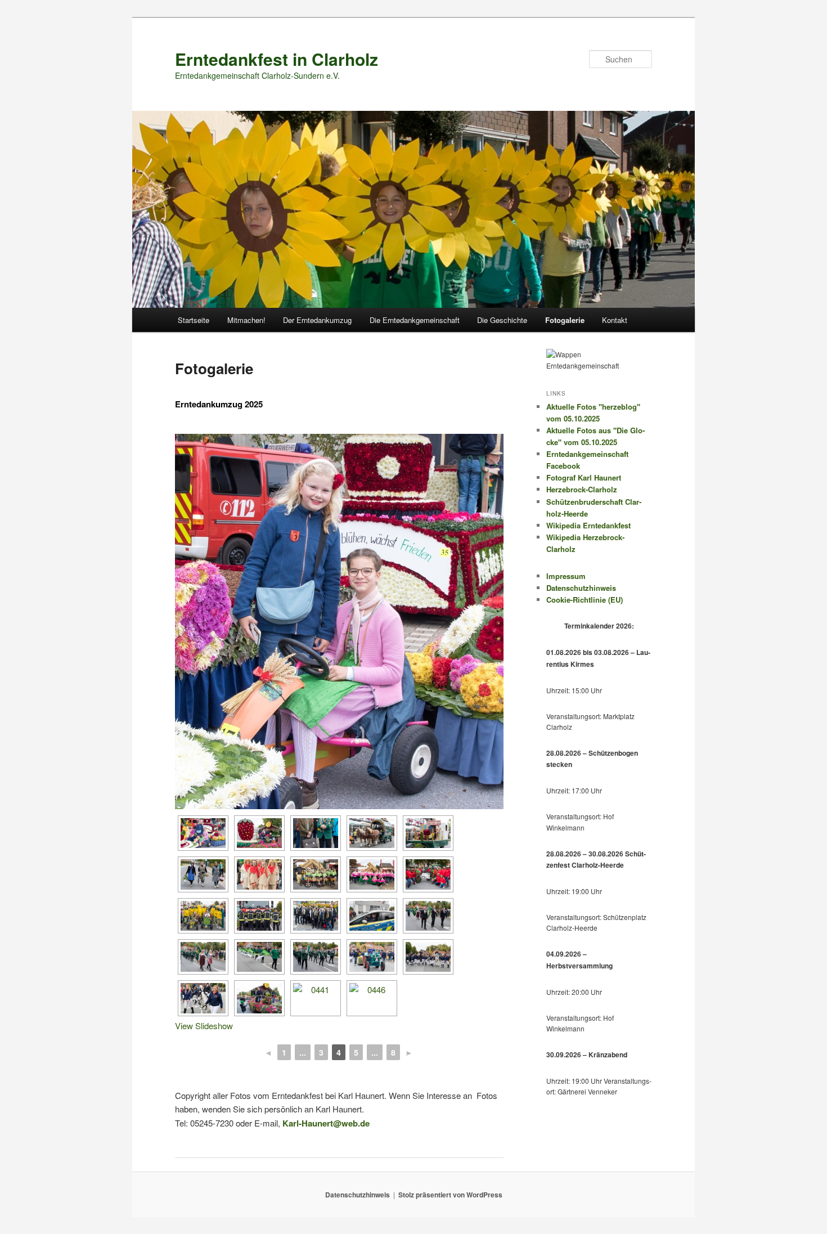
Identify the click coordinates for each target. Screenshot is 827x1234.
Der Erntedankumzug (317, 320)
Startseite (193, 320)
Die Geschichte (502, 320)
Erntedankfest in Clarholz (276, 59)
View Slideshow (204, 1025)
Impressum (566, 576)
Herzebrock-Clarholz (581, 489)
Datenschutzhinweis (581, 587)
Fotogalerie (565, 320)
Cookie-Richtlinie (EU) (584, 599)
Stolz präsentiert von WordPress (450, 1195)
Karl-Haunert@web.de (326, 1123)
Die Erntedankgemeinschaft (415, 320)
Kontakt (614, 320)
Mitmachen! (246, 320)
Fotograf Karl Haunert (583, 477)
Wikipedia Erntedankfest (588, 525)
